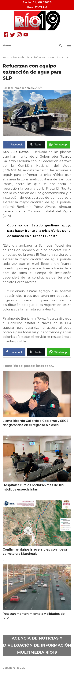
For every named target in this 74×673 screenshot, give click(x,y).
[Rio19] (37, 20)
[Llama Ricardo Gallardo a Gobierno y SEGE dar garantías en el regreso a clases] (37, 373)
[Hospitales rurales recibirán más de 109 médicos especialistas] (37, 437)
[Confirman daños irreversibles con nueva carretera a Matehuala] (37, 502)
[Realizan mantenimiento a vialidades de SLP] (37, 566)
